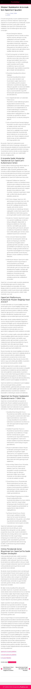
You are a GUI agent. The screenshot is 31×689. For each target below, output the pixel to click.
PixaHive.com (24, 687)
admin (8, 15)
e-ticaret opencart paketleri (8, 654)
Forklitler (15, 2)
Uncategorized (12, 662)
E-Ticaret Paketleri (6, 658)
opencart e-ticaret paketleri (8, 651)
